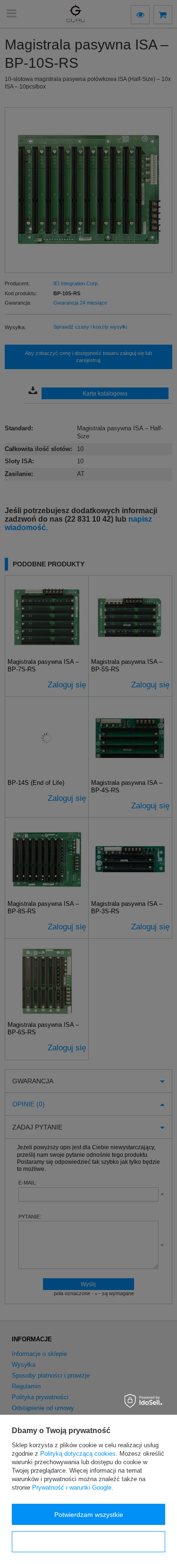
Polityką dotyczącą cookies (78, 1453)
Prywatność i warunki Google (71, 1487)
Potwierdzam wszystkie (88, 1514)
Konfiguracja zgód (89, 1542)
